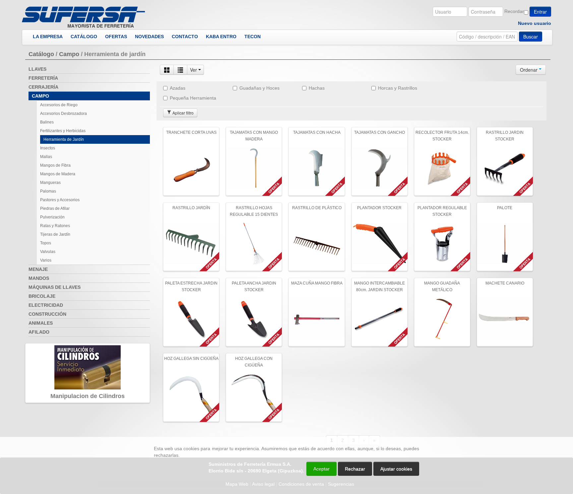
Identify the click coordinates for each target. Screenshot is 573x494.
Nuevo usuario (534, 23)
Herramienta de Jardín (63, 139)
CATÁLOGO (84, 36)
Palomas (48, 191)
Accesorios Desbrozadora (63, 113)
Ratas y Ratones (55, 225)
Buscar (530, 36)
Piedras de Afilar (55, 208)
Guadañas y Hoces (259, 88)
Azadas (177, 88)
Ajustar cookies (494, 431)
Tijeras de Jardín (55, 234)
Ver (194, 69)
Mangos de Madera (57, 174)
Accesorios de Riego (59, 105)
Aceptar (321, 468)
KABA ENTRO (221, 36)
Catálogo (41, 54)
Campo (69, 54)
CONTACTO (185, 36)
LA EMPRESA (48, 36)
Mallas (46, 156)
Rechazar (355, 468)
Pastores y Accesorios (60, 200)
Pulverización (52, 217)
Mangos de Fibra (55, 165)
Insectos (47, 148)
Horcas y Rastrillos (397, 88)
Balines (47, 122)
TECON (252, 36)
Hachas (317, 88)
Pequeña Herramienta (193, 98)
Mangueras (50, 182)
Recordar (514, 11)
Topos (45, 243)
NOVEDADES (149, 36)
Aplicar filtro (182, 113)
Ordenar (529, 69)
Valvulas (47, 251)
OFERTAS (116, 36)
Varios (45, 260)
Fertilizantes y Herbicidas (63, 130)
